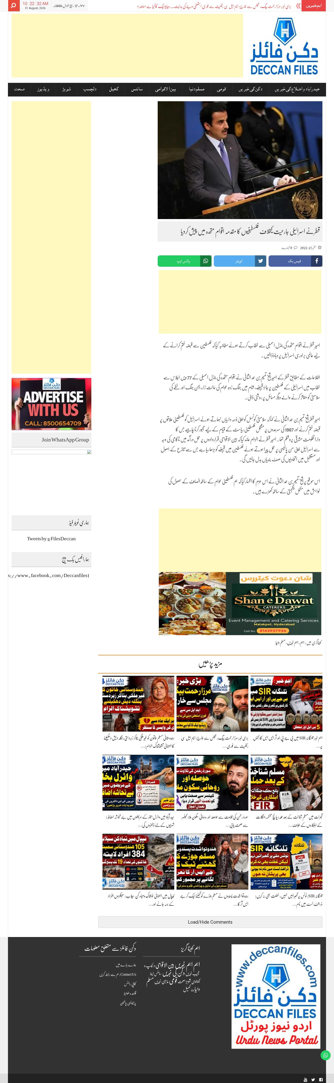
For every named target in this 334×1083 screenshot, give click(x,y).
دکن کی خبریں (250, 89)
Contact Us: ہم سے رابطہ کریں (117, 974)
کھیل (114, 89)
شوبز (66, 89)
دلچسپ (89, 89)
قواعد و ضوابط (130, 993)
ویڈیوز (43, 89)
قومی (221, 89)
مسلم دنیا (196, 89)
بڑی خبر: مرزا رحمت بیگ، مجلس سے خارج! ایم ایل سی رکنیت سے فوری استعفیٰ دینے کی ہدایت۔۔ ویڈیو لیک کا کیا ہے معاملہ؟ (214, 6)
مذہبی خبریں (161, 981)
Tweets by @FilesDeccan (51, 538)
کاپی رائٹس (130, 984)
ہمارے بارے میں (126, 965)
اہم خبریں (292, 642)
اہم (302, 642)
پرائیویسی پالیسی (128, 1003)
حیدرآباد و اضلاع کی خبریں (297, 89)
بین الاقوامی (165, 89)
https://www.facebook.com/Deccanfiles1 (44, 575)
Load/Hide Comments (210, 922)
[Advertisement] (127, 45)
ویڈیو (192, 990)
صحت (19, 89)
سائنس (136, 89)
